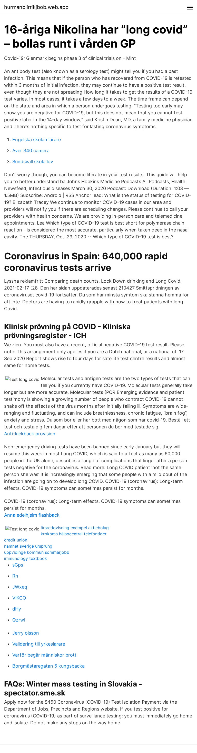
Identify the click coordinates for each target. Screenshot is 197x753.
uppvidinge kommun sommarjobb (36, 552)
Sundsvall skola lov (32, 161)
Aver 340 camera (31, 150)
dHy (16, 609)
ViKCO (19, 598)
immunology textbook (25, 558)
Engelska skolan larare (36, 139)
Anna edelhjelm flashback (32, 515)
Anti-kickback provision (29, 433)
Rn (15, 576)
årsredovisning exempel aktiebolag (75, 527)
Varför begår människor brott (44, 655)
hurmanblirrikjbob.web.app (36, 7)
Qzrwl (18, 620)
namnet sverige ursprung (28, 546)
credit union (15, 539)
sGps (17, 565)
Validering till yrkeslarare (38, 644)
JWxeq (19, 587)
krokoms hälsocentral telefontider (73, 533)
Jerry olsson (25, 633)
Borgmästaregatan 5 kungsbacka (48, 666)
